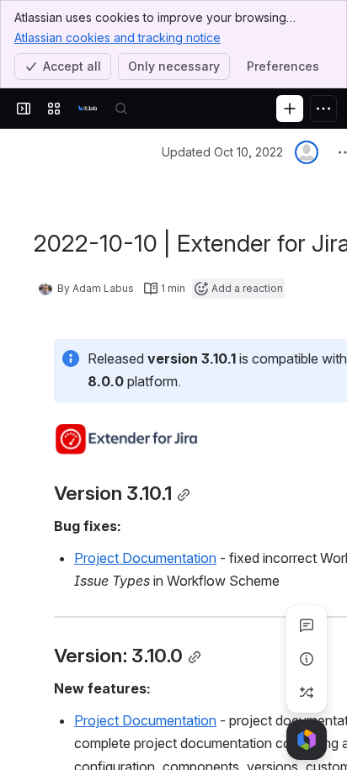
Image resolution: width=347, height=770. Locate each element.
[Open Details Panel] (306, 658)
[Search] (121, 108)
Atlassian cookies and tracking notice (117, 37)
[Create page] (306, 692)
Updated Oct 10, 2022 (222, 152)
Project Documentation (145, 558)
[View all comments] (306, 625)
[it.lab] (87, 108)
